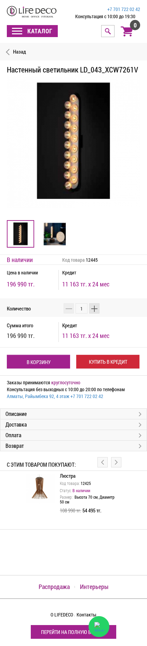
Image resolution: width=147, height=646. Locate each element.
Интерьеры (94, 586)
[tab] (73, 414)
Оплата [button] (13, 435)
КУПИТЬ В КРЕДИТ (108, 361)
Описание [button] (16, 413)
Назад (19, 51)
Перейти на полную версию (73, 631)
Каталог (39, 31)
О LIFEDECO (62, 614)
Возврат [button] (14, 445)
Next (116, 462)
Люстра (68, 475)
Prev (102, 462)
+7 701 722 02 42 (123, 9)
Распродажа (54, 586)
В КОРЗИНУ (39, 362)
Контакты (86, 614)
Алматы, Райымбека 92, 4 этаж (38, 396)
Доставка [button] (16, 424)
